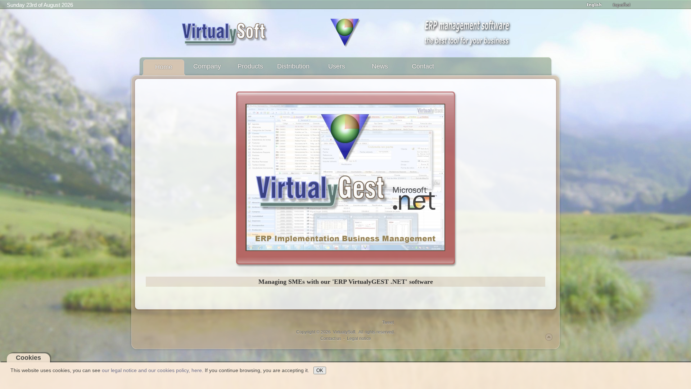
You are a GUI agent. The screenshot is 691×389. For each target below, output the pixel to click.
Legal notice (359, 338)
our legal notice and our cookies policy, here (152, 370)
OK (319, 370)
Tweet (388, 322)
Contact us (330, 338)
